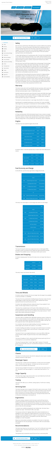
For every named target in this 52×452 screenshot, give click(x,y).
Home (13, 7)
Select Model (20, 7)
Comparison (5, 42)
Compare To (28, 7)
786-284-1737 (49, 3)
